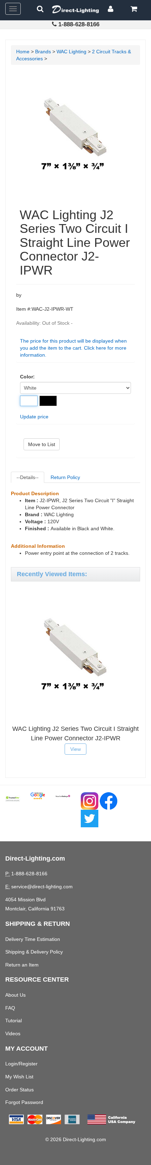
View (75, 749)
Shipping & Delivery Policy (34, 952)
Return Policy (65, 477)
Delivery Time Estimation (32, 939)
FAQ (10, 1008)
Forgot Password (24, 1102)
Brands (43, 51)
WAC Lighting (71, 51)
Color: (27, 376)
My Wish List (19, 1076)
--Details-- (28, 477)
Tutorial (13, 1020)
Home (22, 51)
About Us (15, 995)
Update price (34, 416)
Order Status (19, 1089)
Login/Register (21, 1063)
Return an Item (22, 965)
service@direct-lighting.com (42, 886)
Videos (12, 1033)
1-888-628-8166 (78, 24)
